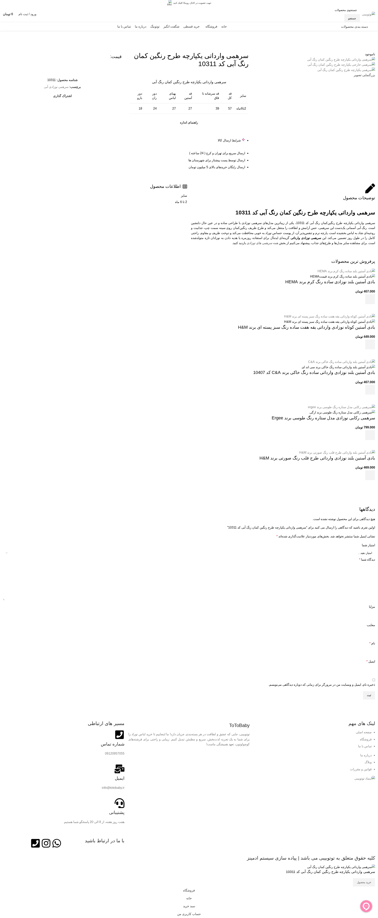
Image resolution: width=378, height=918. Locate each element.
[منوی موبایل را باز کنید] (373, 26)
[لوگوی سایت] (368, 14)
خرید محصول (364, 882)
